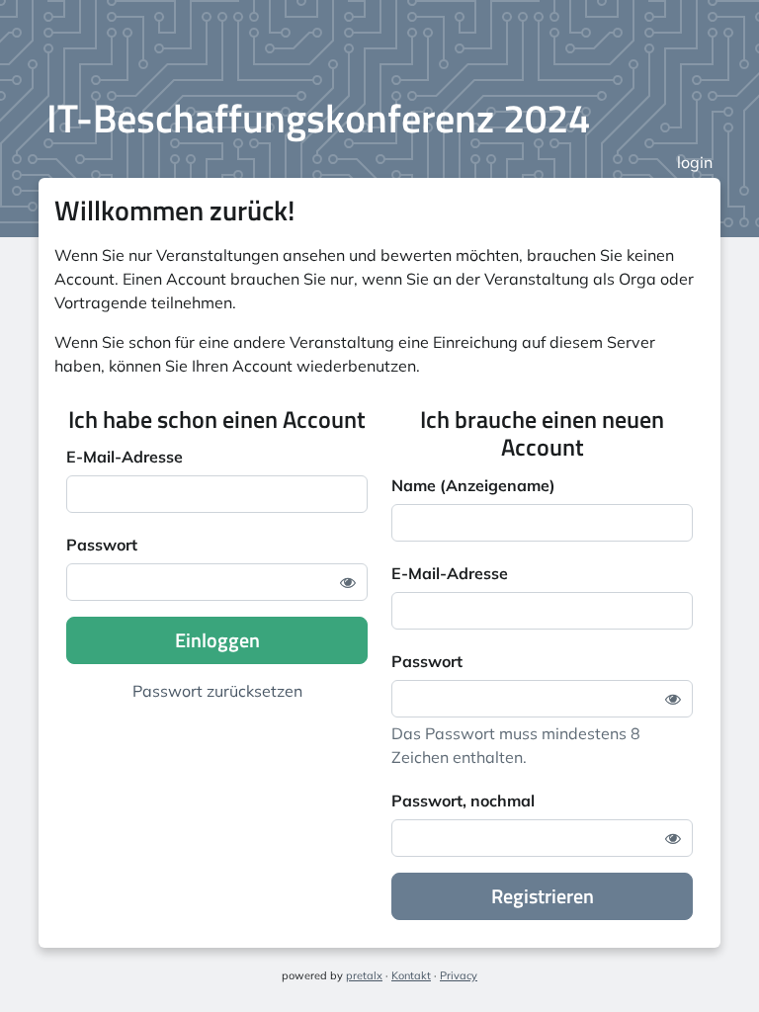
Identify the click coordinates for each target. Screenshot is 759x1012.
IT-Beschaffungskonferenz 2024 (318, 118)
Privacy (458, 975)
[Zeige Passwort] (348, 582)
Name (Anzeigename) (473, 485)
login (695, 162)
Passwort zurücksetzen (217, 691)
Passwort (101, 544)
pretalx (364, 975)
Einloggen (217, 640)
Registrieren (542, 896)
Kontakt (411, 975)
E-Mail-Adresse (124, 456)
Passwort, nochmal (463, 800)
